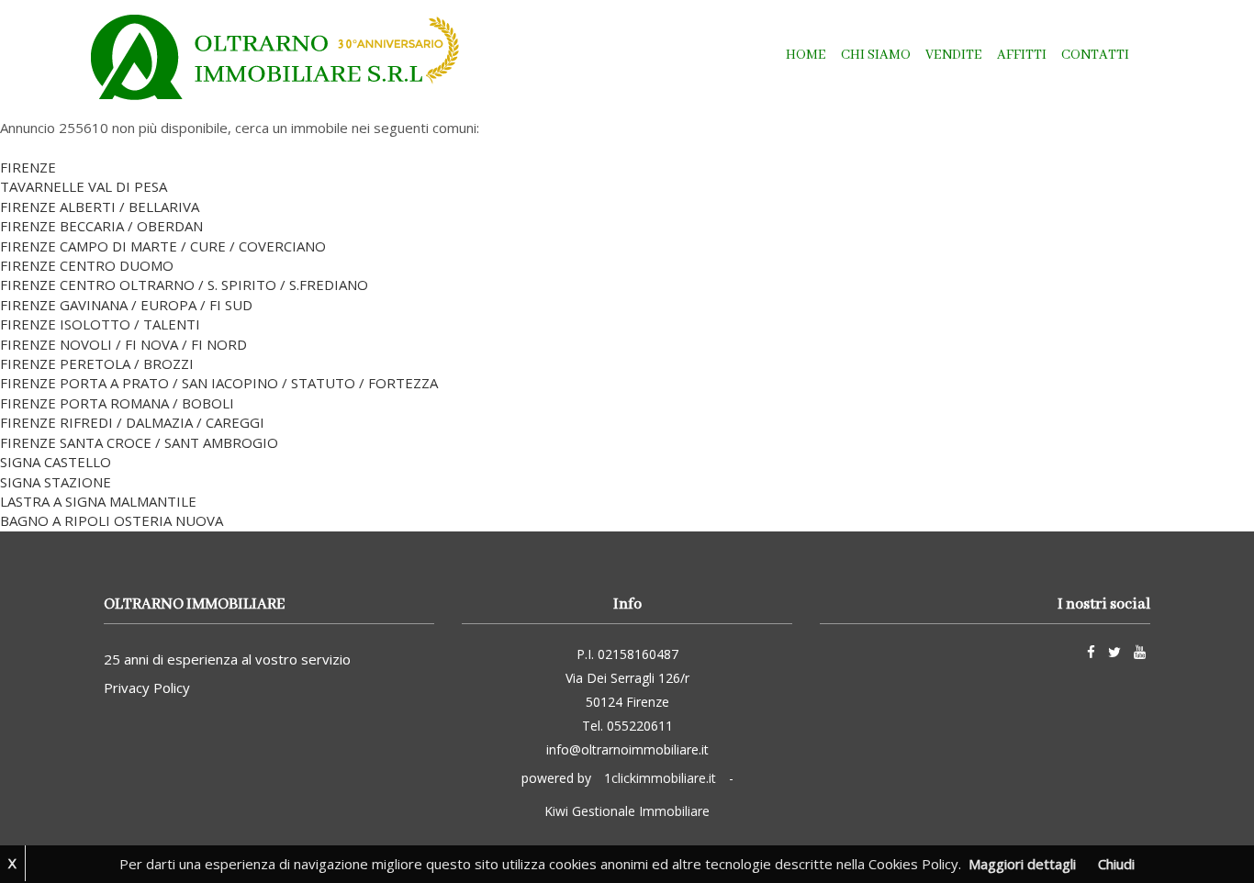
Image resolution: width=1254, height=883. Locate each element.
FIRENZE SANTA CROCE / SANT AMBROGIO (139, 442)
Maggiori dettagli (1022, 864)
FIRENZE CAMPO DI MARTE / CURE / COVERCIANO (163, 246)
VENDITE (953, 55)
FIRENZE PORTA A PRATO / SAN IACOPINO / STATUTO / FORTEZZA (219, 383)
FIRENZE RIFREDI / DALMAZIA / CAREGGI (132, 422)
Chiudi (1116, 864)
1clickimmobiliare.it (660, 778)
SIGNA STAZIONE (55, 482)
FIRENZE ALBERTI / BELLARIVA (99, 206)
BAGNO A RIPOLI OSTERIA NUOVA (111, 520)
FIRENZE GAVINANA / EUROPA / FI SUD (126, 305)
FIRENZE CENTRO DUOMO (87, 265)
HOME (806, 55)
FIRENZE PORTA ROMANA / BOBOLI (117, 403)
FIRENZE (28, 167)
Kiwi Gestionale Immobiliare (627, 811)
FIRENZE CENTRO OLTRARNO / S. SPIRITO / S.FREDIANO (184, 284)
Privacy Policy (147, 687)
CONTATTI (1095, 55)
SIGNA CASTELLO (55, 462)
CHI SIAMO (876, 55)
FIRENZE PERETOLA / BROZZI (97, 363)
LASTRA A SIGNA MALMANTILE (98, 501)
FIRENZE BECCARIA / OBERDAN (101, 226)
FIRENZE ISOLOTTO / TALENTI (100, 324)
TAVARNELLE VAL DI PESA (83, 186)
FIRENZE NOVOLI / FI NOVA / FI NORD (123, 344)
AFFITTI (1022, 55)
